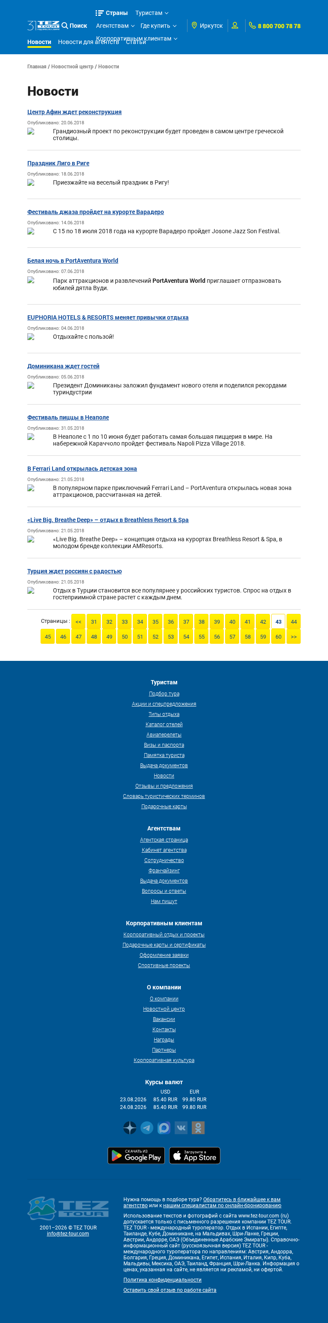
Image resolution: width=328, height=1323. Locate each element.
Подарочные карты (164, 806)
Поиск (78, 25)
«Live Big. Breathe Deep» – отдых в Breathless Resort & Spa (108, 520)
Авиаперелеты (164, 734)
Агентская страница (164, 839)
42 (263, 622)
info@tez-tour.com (68, 1234)
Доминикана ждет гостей (63, 366)
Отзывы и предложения (164, 785)
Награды (164, 1039)
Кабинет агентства (164, 849)
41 (248, 622)
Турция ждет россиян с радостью (74, 571)
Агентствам (112, 25)
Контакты (164, 1029)
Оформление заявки (164, 954)
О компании (164, 998)
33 (125, 622)
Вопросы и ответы (164, 890)
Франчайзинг (164, 870)
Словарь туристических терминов (164, 795)
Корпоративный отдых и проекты (164, 934)
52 (155, 637)
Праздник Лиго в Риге (58, 163)
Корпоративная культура (164, 1059)
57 (232, 637)
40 (232, 622)
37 (186, 622)
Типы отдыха (164, 713)
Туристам (148, 12)
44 (294, 622)
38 (202, 622)
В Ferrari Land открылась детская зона (82, 468)
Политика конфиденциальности (162, 1280)
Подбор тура (164, 693)
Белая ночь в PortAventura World (72, 260)
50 (125, 637)
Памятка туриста (164, 754)
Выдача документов (164, 765)
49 (109, 637)
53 (171, 637)
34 (140, 622)
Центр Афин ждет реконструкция (74, 112)
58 (248, 637)
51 (140, 637)
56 (217, 637)
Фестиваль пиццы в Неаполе (68, 417)
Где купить (155, 25)
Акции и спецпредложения (164, 703)
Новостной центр (72, 66)
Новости (164, 775)
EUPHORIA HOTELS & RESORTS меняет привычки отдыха (108, 317)
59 (263, 637)
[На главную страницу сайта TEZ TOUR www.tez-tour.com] (43, 26)
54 (186, 637)
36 (171, 622)
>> (294, 637)
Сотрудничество (164, 860)
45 (48, 637)
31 (94, 622)
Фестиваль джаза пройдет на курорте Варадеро (95, 212)
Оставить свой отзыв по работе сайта (170, 1290)
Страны (117, 13)
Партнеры (164, 1049)
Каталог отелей (164, 724)
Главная (37, 66)
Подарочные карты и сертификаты (164, 944)
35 (155, 622)
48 (94, 637)
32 (109, 622)
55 (202, 637)
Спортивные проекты (164, 965)
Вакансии (164, 1018)
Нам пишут (164, 901)
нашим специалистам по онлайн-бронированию (222, 1206)
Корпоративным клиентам (133, 38)
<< (79, 622)
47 (79, 637)
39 (217, 622)
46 (63, 637)
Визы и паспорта (164, 744)
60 (278, 637)
